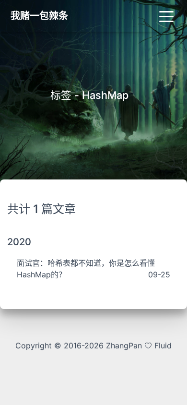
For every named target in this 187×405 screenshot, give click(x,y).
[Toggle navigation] (166, 16)
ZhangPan (123, 345)
